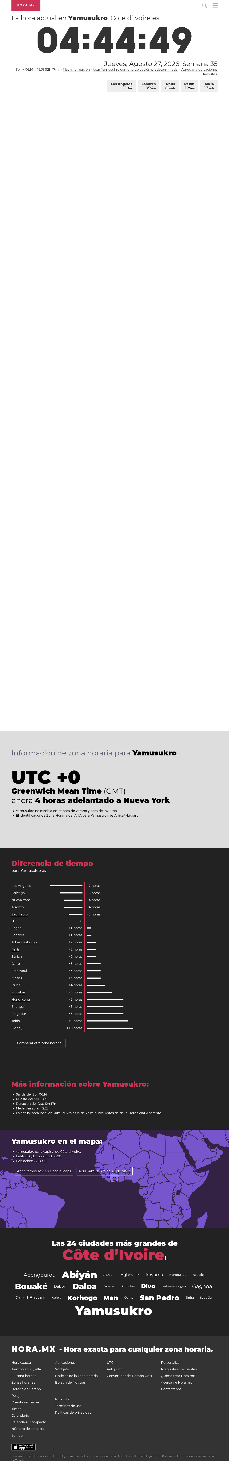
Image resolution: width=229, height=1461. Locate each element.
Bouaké (31, 1286)
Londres (149, 86)
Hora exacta (21, 1363)
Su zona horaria (23, 1376)
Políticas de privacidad (73, 1413)
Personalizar (171, 1363)
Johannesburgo (24, 942)
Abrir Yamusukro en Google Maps (44, 1171)
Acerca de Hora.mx (176, 1382)
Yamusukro (113, 1310)
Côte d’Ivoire (70, 1152)
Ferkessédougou (174, 1286)
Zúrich (16, 957)
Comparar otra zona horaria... (40, 1043)
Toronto (17, 907)
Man (110, 1298)
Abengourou (40, 1275)
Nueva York (20, 900)
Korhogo (82, 1298)
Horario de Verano (26, 1389)
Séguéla (206, 1297)
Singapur (18, 1014)
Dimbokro (127, 1286)
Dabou (60, 1286)
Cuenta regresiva (25, 1402)
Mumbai (18, 992)
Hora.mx (26, 5)
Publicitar (63, 1399)
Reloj (15, 1396)
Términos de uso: (68, 1406)
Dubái (16, 985)
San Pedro (159, 1297)
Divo (148, 1286)
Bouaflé (198, 1274)
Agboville (130, 1274)
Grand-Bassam (30, 1297)
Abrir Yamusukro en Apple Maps (105, 1171)
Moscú (16, 978)
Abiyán (79, 1274)
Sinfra (190, 1297)
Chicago (18, 893)
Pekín (189, 86)
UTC (14, 921)
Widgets (62, 1369)
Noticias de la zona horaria (76, 1376)
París (170, 86)
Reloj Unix (115, 1369)
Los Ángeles (121, 86)
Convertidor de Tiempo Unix (129, 1376)
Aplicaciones (65, 1363)
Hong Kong (20, 999)
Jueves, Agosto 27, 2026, (161, 63)
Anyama (154, 1274)
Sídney (16, 1028)
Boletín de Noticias (70, 1382)
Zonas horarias (23, 1382)
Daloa (84, 1286)
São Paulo (19, 914)
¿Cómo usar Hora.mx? (179, 1376)
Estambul (19, 971)
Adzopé (108, 1274)
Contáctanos (171, 1389)
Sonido (17, 1435)
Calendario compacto (28, 1422)
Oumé (128, 1297)
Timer (16, 1409)
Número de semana (27, 1429)
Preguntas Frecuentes (179, 1369)
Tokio (209, 86)
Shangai (18, 1007)
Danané (108, 1286)
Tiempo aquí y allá (26, 1369)
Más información (76, 70)
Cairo (15, 964)
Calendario (20, 1416)
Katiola (56, 1297)
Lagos (16, 928)
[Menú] (215, 6)
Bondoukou (177, 1274)
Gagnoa (202, 1286)
